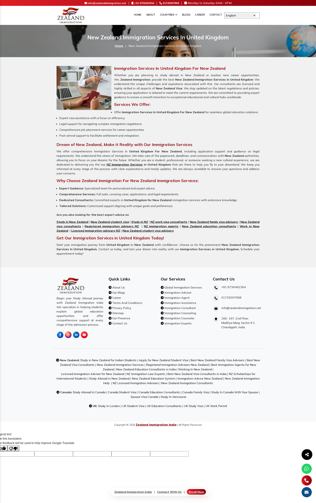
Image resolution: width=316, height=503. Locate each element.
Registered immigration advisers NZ (112, 226)
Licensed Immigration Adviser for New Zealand (92, 374)
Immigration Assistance (180, 303)
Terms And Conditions (127, 303)
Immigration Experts (178, 323)
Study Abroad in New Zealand (109, 378)
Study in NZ (139, 222)
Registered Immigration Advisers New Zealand (177, 365)
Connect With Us (169, 492)
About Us (118, 287)
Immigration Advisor (177, 292)
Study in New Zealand (72, 222)
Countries (167, 14)
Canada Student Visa (122, 392)
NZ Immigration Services (125, 164)
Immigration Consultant (180, 308)
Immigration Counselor (179, 318)
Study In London (109, 406)
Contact (216, 14)
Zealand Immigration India (133, 492)
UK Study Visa (193, 406)
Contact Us (119, 323)
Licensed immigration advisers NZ (95, 230)
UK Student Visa (133, 406)
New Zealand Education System (153, 378)
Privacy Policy (121, 308)
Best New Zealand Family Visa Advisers (217, 360)
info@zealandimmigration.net (106, 3)
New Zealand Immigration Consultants (187, 383)
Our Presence (121, 318)
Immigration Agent (177, 297)
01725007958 (170, 3)
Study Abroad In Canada (89, 392)
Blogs (186, 14)
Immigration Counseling (180, 313)
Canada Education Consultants (159, 392)
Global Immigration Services (183, 287)
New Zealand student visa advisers (148, 230)
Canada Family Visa (195, 392)
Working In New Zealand (195, 369)
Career (200, 14)
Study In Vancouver (173, 397)
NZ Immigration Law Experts (145, 374)
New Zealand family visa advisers (214, 222)
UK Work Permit (216, 406)
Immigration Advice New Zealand (199, 378)
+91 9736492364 (143, 3)
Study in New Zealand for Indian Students (108, 360)
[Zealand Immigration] (71, 15)
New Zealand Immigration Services (120, 365)
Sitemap (118, 313)
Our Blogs (118, 292)
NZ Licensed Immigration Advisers (136, 383)
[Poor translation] (13, 448)
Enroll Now (196, 492)
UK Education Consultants (164, 406)
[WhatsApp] (307, 469)
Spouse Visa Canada (144, 397)
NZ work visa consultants (169, 222)
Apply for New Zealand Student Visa (163, 360)
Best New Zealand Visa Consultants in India (196, 374)
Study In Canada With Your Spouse (234, 392)
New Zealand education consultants (209, 226)
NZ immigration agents (161, 226)
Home (137, 14)
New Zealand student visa (110, 222)
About (150, 14)
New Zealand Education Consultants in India (146, 369)
